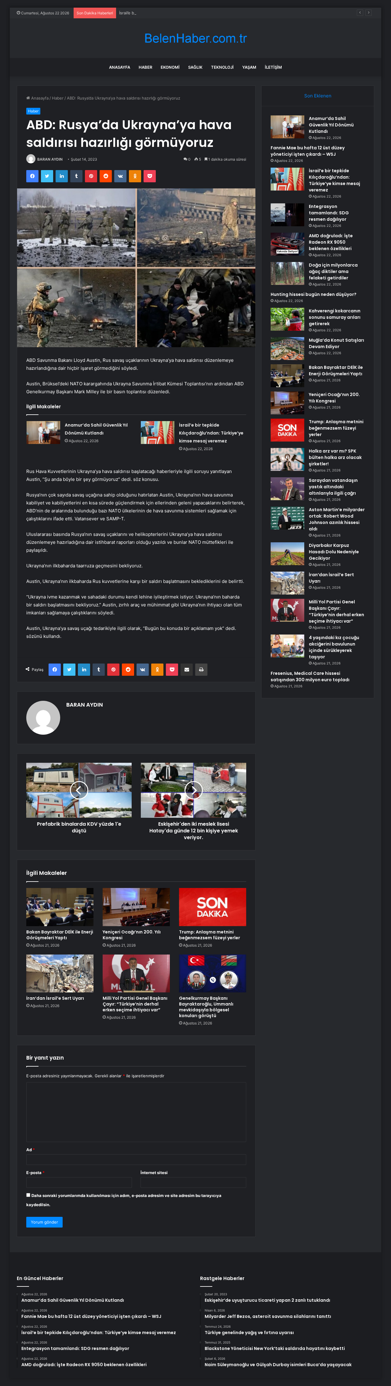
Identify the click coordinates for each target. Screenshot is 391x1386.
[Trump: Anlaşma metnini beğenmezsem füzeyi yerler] (212, 907)
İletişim (273, 67)
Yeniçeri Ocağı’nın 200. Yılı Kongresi (132, 935)
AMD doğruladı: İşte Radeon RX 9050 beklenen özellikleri (331, 242)
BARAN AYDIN (50, 159)
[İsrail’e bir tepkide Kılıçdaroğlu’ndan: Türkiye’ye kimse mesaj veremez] (157, 432)
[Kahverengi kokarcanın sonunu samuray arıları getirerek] (287, 319)
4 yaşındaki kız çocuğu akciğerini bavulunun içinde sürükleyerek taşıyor (334, 647)
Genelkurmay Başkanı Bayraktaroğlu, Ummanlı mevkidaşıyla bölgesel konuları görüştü (206, 1007)
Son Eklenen (317, 96)
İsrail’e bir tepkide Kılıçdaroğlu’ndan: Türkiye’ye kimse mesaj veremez (184, 12)
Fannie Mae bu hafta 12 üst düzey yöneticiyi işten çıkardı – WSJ (308, 151)
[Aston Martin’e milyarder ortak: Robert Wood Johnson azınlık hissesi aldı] (287, 518)
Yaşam (249, 67)
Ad (30, 1149)
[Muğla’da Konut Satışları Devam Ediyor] (287, 348)
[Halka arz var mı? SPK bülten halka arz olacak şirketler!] (287, 459)
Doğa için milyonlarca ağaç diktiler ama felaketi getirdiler (333, 271)
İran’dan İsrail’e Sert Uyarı (55, 998)
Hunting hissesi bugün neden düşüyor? (313, 294)
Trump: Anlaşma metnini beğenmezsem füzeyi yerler (209, 935)
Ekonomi (170, 67)
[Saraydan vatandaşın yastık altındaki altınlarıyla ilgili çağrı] (287, 488)
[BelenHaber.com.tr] (195, 38)
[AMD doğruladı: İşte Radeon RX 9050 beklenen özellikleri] (287, 244)
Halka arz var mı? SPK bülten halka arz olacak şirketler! (335, 457)
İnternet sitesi (154, 1172)
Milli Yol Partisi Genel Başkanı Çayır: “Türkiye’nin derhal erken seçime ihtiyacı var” (135, 1004)
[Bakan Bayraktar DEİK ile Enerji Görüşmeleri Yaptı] (59, 907)
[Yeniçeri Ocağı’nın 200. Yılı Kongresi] (136, 907)
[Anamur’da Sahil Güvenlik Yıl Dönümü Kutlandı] (43, 432)
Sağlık (195, 67)
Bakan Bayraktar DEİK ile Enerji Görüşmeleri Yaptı (59, 935)
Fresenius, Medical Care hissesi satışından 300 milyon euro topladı (310, 676)
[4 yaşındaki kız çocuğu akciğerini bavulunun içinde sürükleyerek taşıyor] (287, 646)
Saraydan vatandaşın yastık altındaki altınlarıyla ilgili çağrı (333, 486)
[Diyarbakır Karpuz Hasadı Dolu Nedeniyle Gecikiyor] (287, 553)
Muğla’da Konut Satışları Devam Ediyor (336, 343)
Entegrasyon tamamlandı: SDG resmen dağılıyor (329, 212)
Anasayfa (119, 67)
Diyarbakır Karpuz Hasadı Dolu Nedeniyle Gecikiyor (334, 551)
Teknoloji (222, 67)
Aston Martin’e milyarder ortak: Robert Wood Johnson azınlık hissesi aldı (337, 519)
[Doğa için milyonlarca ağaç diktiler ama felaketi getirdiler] (287, 273)
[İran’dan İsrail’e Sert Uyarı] (59, 973)
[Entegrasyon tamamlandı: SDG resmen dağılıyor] (287, 214)
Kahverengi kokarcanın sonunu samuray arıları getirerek (334, 317)
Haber (145, 67)
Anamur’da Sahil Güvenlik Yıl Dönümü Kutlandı (331, 124)
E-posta (35, 1172)
